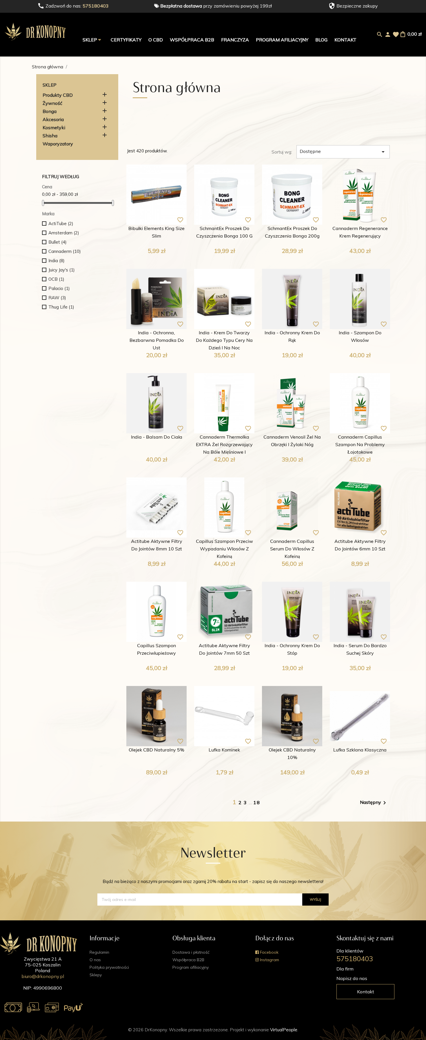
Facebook (268, 952)
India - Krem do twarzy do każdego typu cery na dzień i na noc (224, 341)
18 (256, 802)
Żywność (52, 103)
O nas (95, 959)
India (56, 260)
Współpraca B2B (192, 40)
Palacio (59, 288)
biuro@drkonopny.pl (42, 976)
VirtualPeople (283, 1029)
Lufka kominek (224, 750)
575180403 (96, 6)
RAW (57, 297)
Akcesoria (53, 119)
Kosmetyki (54, 127)
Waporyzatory (58, 144)
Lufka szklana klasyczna (360, 750)
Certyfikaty (126, 40)
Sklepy (96, 974)
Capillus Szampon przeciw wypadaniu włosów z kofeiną (224, 549)
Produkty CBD (58, 95)
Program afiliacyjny (282, 40)
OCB (56, 279)
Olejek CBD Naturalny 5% (156, 750)
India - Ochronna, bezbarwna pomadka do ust (157, 341)
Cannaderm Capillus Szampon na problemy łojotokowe (360, 445)
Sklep (90, 40)
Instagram (269, 959)
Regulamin (99, 952)
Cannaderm (64, 251)
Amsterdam (63, 233)
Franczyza (235, 40)
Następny (374, 802)
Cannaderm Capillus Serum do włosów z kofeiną (292, 549)
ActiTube (60, 223)
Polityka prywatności (109, 967)
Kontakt (345, 40)
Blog (321, 40)
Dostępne (343, 151)
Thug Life (61, 307)
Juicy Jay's (61, 270)
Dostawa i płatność (191, 952)
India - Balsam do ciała (156, 437)
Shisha (50, 135)
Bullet (57, 242)
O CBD (155, 40)
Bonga (50, 111)
